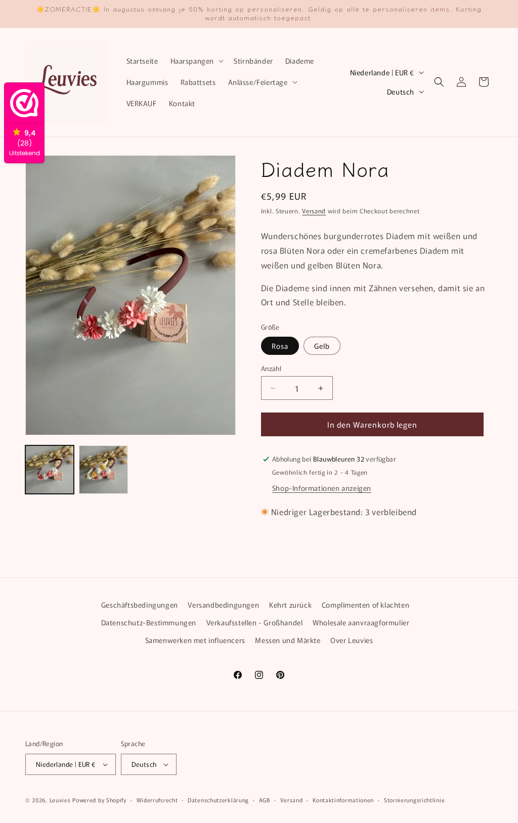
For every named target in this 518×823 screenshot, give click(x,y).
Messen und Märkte (287, 640)
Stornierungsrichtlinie (414, 800)
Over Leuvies (351, 640)
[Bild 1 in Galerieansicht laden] (49, 469)
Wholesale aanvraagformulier (361, 622)
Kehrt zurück (290, 605)
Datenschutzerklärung (218, 800)
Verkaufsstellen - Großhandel (254, 622)
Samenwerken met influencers (195, 640)
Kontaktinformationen (343, 800)
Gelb (322, 346)
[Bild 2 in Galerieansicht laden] (103, 469)
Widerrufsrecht (157, 800)
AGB (264, 800)
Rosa (280, 346)
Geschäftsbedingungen (139, 605)
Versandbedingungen (223, 605)
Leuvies (60, 800)
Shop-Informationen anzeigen (321, 488)
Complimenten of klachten (365, 605)
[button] (196, 60)
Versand (314, 210)
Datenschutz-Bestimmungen (148, 622)
